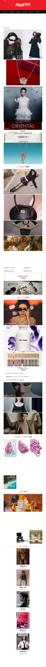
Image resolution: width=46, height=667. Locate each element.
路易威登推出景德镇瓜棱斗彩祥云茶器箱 (23, 542)
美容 (18, 11)
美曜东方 (7, 128)
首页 (5, 11)
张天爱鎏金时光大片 (10, 323)
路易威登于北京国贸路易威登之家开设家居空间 (36, 541)
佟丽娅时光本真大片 (27, 271)
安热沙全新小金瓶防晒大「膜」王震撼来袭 (15, 379)
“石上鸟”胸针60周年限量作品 (13, 455)
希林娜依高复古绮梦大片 (9, 271)
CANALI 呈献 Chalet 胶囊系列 (11, 249)
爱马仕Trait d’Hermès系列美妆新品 (12, 364)
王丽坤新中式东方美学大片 (9, 267)
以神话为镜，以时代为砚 (10, 395)
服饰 (12, 11)
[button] (21, 58)
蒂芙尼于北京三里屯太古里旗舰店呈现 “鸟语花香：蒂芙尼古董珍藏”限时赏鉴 (21, 473)
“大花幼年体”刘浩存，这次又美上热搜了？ (14, 411)
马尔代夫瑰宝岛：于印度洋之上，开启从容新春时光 (10, 486)
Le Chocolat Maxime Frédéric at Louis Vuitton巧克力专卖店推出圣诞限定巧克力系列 (10, 541)
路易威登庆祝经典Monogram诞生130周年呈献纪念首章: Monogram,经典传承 (22, 486)
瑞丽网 (5, 0)
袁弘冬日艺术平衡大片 (10, 431)
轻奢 (25, 11)
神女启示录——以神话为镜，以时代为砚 (14, 373)
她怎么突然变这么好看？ (10, 234)
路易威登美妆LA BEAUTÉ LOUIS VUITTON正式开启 (17, 376)
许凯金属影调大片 (27, 267)
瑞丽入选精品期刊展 (10, 141)
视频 (38, 11)
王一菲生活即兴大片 (10, 193)
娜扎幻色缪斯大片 (28, 265)
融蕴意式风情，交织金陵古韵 (13, 510)
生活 (31, 11)
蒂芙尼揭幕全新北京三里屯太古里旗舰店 (36, 487)
